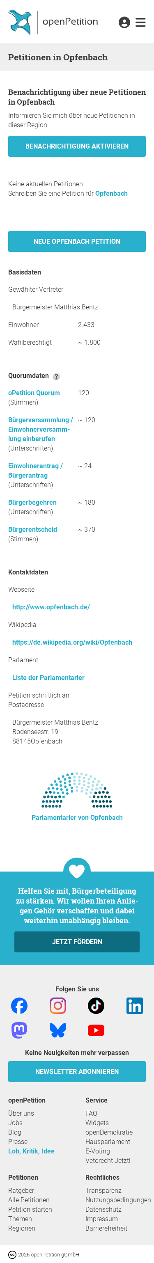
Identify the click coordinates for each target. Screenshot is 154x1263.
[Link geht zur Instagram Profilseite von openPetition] (58, 1005)
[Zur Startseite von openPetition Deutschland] (54, 21)
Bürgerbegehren (32, 502)
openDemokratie (109, 1132)
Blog (14, 1132)
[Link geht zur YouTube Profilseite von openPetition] (96, 1030)
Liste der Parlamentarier (48, 678)
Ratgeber (21, 1190)
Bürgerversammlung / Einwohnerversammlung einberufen (40, 429)
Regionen (21, 1228)
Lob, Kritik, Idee (31, 1151)
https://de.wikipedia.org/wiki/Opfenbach (72, 642)
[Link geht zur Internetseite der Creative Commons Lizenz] (13, 1254)
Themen (20, 1219)
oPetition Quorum (34, 393)
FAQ (91, 1113)
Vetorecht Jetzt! (108, 1161)
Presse (18, 1142)
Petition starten (30, 1209)
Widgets (97, 1123)
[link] (140, 23)
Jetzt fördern (77, 942)
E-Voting (97, 1151)
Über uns (21, 1113)
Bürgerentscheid (32, 529)
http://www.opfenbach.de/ (51, 607)
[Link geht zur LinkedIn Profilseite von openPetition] (134, 1005)
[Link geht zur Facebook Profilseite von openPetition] (19, 1005)
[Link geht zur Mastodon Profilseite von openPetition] (19, 1030)
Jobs (15, 1123)
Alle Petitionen (29, 1200)
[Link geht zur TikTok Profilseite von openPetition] (96, 1005)
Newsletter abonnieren (77, 1071)
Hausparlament (107, 1142)
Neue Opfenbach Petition (77, 241)
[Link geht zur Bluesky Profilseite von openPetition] (58, 1030)
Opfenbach (111, 193)
